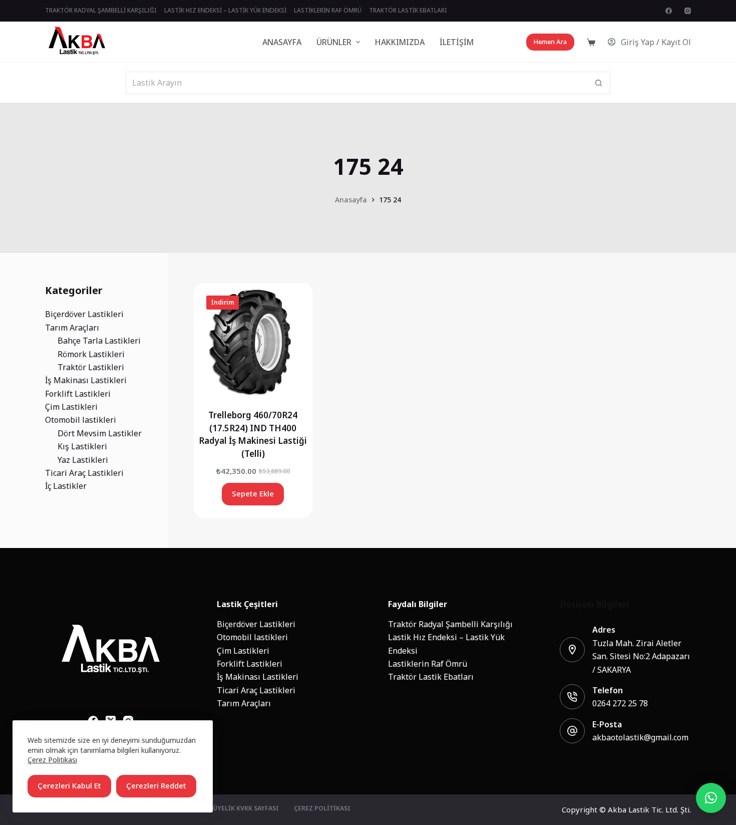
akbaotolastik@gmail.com (640, 737)
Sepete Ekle (253, 493)
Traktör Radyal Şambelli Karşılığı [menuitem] (101, 11)
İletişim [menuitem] (457, 42)
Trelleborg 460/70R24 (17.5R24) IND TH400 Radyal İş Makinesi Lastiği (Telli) (253, 434)
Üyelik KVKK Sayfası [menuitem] (246, 809)
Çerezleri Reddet (156, 785)
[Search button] (599, 83)
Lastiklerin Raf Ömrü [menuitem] (327, 11)
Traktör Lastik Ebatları (431, 676)
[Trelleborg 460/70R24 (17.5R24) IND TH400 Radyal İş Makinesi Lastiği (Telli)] (253, 342)
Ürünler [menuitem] (333, 42)
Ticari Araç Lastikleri (256, 690)
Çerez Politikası (52, 759)
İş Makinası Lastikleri (257, 676)
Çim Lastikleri (243, 650)
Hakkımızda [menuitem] (400, 42)
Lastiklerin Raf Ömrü (427, 663)
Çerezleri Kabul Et (69, 785)
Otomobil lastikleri (252, 637)
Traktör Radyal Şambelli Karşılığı (450, 624)
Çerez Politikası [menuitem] (322, 809)
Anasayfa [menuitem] (281, 42)
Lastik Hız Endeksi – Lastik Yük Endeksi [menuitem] (225, 11)
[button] (711, 798)
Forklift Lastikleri (249, 663)
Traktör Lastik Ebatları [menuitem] (408, 11)
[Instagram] (687, 11)
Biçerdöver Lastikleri (256, 624)
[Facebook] (668, 11)
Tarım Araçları (244, 703)
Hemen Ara (550, 42)
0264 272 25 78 (620, 703)
